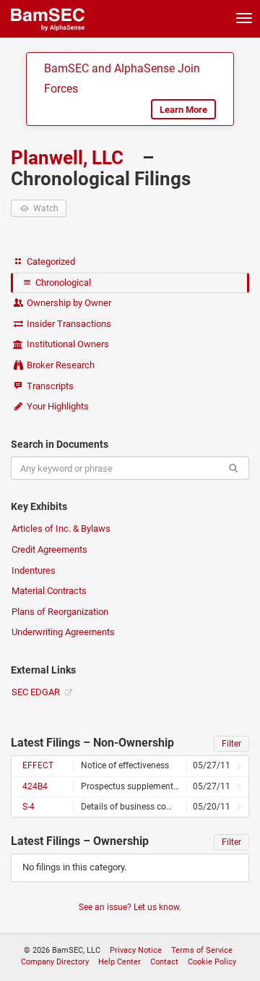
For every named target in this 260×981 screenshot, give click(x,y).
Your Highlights (57, 406)
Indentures (34, 570)
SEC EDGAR (37, 692)
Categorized (50, 261)
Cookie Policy (212, 962)
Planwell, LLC (69, 158)
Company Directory (55, 962)
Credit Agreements (49, 549)
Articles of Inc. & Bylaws (61, 528)
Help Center (119, 962)
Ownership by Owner (68, 302)
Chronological (62, 282)
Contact (164, 962)
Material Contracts (49, 590)
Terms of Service (202, 950)
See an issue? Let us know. (130, 907)
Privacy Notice (136, 950)
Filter (231, 744)
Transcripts (49, 386)
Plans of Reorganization (60, 611)
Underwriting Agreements (63, 632)
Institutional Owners (67, 344)
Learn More (183, 109)
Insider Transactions (68, 323)
